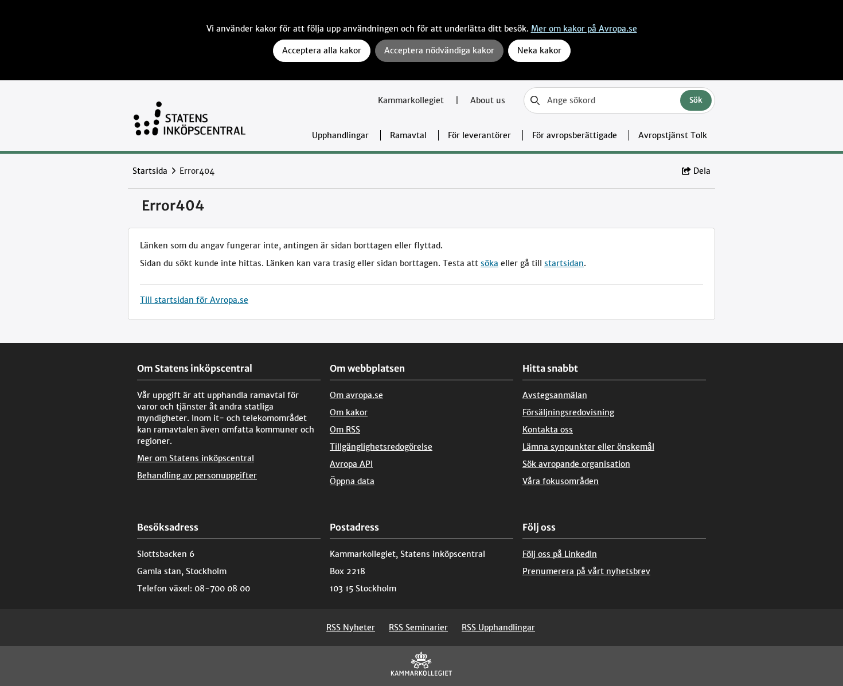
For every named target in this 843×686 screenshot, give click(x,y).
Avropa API (351, 464)
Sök (695, 100)
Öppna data (352, 481)
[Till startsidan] (189, 115)
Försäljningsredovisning (568, 412)
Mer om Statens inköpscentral (195, 458)
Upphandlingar (340, 135)
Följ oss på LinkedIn (559, 554)
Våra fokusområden (560, 481)
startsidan (564, 263)
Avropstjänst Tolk (672, 135)
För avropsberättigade (574, 135)
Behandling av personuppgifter (197, 475)
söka (489, 263)
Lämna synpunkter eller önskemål (588, 447)
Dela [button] (702, 171)
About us (487, 100)
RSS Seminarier (418, 627)
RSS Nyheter (350, 627)
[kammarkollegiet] (421, 666)
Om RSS (345, 429)
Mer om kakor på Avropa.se (584, 29)
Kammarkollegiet (412, 100)
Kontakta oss (547, 429)
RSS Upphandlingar (498, 627)
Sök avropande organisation (576, 464)
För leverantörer (479, 135)
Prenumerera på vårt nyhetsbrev (586, 571)
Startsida (149, 171)
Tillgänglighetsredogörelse (381, 447)
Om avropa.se (356, 395)
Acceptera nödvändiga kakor (439, 50)
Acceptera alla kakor (321, 50)
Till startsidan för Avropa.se (194, 300)
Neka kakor (539, 50)
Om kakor (349, 412)
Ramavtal (408, 135)
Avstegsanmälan (554, 395)
